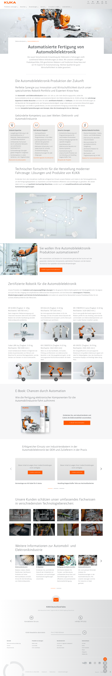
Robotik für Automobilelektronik (92, 158)
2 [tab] (56, 488)
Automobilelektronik (33, 41)
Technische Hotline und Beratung (14, 643)
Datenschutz (52, 672)
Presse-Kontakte (10, 647)
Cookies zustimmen (35, 472)
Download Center (60, 647)
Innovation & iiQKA (53, 7)
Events (83, 645)
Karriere (83, 643)
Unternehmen (66, 7)
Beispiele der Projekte (64, 160)
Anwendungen (33, 7)
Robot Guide (34, 643)
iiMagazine (84, 652)
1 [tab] (50, 488)
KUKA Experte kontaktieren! (51, 270)
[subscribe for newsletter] (84, 632)
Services (42, 7)
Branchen (23, 7)
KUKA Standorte (85, 647)
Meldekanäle (84, 654)
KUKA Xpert (59, 645)
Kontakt (8, 645)
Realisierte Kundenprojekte (17, 160)
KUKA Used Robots (36, 647)
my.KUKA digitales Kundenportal (43, 158)
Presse (83, 650)
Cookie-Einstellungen (63, 672)
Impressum (44, 672)
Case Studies (34, 645)
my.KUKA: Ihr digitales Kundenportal (64, 643)
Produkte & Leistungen (10, 7)
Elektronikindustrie (20, 41)
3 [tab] (61, 488)
